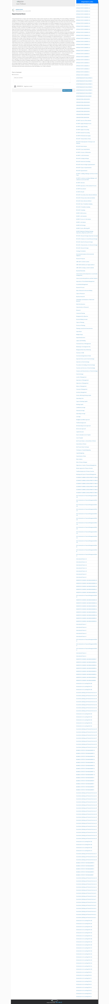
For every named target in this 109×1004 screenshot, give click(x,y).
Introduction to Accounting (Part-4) (84, 987)
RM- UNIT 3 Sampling (80, 210)
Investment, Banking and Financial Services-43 (86, 704)
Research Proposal (80, 258)
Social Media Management (82, 284)
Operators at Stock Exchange (82, 362)
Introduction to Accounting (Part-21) (84, 935)
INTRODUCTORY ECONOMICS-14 (83, 35)
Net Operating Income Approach (83, 425)
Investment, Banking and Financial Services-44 (86, 701)
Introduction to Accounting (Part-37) (84, 686)
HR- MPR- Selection (80, 182)
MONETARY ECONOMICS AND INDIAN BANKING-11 (86, 612)
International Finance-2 (81, 653)
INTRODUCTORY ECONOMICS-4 (82, 65)
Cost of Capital (79, 438)
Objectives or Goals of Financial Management (86, 465)
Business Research (80, 296)
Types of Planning (80, 322)
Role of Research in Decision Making (84, 290)
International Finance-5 (81, 630)
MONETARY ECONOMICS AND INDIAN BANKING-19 (86, 583)
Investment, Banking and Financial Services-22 (86, 826)
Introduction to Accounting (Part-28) (84, 847)
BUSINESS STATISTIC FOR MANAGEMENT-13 (85, 765)
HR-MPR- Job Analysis (81, 222)
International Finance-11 (81, 568)
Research (78, 310)
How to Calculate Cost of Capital (83, 434)
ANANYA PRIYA (19, 9)
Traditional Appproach (81, 422)
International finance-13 (81, 559)
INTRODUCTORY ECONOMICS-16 (83, 29)
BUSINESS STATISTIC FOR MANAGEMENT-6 (85, 786)
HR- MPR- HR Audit (80, 191)
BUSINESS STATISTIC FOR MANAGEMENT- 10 (85, 774)
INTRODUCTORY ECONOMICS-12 (83, 41)
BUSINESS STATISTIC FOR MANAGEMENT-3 (85, 865)
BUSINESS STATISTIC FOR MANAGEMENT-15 (85, 759)
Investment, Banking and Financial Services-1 (86, 917)
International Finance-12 (81, 565)
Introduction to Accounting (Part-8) (84, 975)
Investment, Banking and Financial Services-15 (86, 859)
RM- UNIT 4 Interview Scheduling (83, 161)
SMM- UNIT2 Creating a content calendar (85, 267)
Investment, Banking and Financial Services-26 (86, 814)
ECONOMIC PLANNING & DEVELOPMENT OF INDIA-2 (87, 489)
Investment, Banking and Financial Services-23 (86, 823)
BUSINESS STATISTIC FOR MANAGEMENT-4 (85, 862)
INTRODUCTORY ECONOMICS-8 (82, 53)
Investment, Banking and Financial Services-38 (86, 735)
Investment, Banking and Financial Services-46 (86, 695)
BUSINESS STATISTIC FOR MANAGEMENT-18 (85, 750)
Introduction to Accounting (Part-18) (84, 945)
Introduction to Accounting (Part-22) (84, 932)
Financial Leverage (80, 410)
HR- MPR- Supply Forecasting (82, 129)
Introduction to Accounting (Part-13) (84, 960)
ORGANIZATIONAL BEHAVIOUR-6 (83, 99)
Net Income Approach (81, 428)
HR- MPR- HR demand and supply (83, 135)
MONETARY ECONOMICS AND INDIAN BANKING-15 (86, 600)
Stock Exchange (79, 374)
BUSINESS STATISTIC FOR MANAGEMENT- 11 (85, 771)
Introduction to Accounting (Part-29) (84, 844)
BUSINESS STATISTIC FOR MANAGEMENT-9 (85, 777)
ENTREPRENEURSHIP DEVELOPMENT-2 (84, 90)
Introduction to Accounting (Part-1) (84, 993)
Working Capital (79, 404)
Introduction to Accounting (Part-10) (84, 969)
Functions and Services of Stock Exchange (85, 368)
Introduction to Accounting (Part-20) (84, 938)
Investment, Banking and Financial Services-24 (86, 820)
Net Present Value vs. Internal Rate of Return (86, 441)
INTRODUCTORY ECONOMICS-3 (82, 68)
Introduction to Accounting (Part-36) (84, 689)
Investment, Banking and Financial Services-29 (86, 805)
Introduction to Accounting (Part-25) (84, 923)
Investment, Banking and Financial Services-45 (86, 698)
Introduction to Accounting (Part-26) (84, 920)
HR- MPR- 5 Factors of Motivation (83, 152)
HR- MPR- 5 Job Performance (82, 155)
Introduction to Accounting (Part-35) (84, 713)
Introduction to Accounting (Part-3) (84, 990)
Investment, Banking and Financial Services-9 (86, 893)
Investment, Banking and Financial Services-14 (86, 878)
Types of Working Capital (81, 401)
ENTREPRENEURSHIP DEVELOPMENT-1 (84, 93)
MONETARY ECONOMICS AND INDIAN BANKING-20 (86, 580)
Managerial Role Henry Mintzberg (83, 349)
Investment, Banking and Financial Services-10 (86, 890)
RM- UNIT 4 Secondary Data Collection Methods (86, 195)
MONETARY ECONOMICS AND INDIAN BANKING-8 (86, 621)
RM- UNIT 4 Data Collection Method (83, 201)
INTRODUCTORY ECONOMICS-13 (83, 38)
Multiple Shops (79, 334)
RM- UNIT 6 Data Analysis (81, 146)
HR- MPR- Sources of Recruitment (83, 120)
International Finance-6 (81, 627)
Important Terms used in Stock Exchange (85, 359)
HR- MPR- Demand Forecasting (83, 132)
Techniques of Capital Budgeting (83, 450)
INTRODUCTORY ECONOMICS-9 (82, 50)
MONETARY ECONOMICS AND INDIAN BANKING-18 (86, 586)
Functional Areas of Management (83, 343)
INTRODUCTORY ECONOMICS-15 (83, 32)
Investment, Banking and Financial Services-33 (86, 793)
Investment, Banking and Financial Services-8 (86, 896)
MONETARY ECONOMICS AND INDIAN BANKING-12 (86, 609)
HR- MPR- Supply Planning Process (83, 123)
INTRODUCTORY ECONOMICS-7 (82, 56)
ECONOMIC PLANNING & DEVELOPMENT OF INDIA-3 (87, 486)
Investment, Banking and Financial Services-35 (86, 744)
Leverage (78, 416)
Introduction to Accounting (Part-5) (84, 984)
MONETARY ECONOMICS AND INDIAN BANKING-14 (86, 603)
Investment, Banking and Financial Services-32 (86, 796)
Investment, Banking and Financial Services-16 (86, 856)
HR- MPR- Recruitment (81, 188)
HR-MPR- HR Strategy (81, 225)
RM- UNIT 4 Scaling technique (82, 158)
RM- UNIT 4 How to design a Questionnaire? (85, 164)
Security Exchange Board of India (83, 355)
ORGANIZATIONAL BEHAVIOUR (82, 117)
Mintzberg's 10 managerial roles (83, 346)
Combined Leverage (80, 407)
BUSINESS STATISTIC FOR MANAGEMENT (84, 875)
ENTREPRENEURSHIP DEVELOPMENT (84, 96)
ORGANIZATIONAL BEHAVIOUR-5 (83, 102)
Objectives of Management (82, 383)
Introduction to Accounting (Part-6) (84, 981)
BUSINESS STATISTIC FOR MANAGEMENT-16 (85, 756)
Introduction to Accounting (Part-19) (84, 941)
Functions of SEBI (80, 352)
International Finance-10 (81, 571)
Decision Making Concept (81, 319)
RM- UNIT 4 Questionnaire (81, 170)
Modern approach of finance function (84, 468)
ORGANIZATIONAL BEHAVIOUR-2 (83, 111)
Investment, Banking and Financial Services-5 (86, 905)
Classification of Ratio (81, 456)
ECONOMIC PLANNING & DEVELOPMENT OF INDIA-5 (87, 480)
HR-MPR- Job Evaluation (81, 216)
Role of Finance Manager (81, 462)
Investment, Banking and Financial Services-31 (86, 799)
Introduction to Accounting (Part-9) (84, 972)
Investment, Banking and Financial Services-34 (86, 747)
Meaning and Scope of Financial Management (86, 474)
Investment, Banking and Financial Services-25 (86, 817)
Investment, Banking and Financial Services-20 (86, 832)
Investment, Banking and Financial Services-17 (86, 853)
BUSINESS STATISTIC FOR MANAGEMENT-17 (85, 753)
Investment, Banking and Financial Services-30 (86, 802)
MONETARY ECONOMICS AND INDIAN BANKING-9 (86, 618)
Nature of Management (81, 386)
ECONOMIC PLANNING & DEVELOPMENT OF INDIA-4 (87, 483)
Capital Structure (80, 431)
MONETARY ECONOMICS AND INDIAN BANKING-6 (86, 662)
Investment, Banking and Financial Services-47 (86, 692)
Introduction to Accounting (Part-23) (84, 929)
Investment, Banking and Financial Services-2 (86, 914)
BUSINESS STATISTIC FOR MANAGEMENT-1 (85, 872)
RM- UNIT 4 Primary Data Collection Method (85, 198)
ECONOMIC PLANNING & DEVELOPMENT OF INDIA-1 (87, 492)
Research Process (80, 287)
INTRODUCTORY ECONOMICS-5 (82, 62)
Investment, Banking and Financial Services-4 (86, 908)
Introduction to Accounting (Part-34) (84, 717)
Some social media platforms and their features (87, 278)
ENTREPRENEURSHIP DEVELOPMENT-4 (84, 84)
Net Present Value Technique (82, 447)
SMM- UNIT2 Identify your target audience (85, 264)
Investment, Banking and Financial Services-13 (86, 881)
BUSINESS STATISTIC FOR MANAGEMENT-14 (85, 762)
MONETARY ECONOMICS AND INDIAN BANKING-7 (86, 659)
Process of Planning (80, 325)
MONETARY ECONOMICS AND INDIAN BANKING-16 (86, 592)
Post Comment (67, 90)
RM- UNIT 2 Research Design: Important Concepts (87, 236)
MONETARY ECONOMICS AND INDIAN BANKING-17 (86, 589)
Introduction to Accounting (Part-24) (84, 926)
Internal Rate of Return (81, 444)
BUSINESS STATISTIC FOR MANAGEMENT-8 (85, 780)
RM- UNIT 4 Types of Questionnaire (84, 167)
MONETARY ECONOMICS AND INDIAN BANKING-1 (86, 677)
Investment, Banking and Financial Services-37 (86, 738)
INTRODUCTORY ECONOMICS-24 (83, 11)
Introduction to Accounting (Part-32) (84, 723)
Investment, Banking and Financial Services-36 (86, 741)
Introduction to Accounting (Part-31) (84, 726)
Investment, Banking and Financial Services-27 (86, 811)
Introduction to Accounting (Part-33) (84, 720)
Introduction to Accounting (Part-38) (84, 683)
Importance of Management (82, 380)
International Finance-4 (81, 633)
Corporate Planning (80, 313)
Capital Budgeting (80, 453)
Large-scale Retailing (81, 340)
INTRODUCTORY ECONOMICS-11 (83, 44)
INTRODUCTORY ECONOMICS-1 (82, 75)
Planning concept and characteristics (84, 328)
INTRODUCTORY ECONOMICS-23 (83, 14)
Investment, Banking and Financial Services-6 (86, 902)
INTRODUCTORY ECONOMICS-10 (83, 47)
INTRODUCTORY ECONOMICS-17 (83, 26)
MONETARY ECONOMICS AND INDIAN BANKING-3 (86, 671)
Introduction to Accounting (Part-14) (84, 957)
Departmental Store (80, 337)
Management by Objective (82, 316)
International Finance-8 (81, 577)
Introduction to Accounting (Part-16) (84, 951)
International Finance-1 (81, 656)
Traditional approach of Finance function (85, 471)
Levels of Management (81, 377)
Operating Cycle (79, 398)
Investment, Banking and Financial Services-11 (86, 887)
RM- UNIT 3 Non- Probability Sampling (84, 204)
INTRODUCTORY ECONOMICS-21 (83, 5)
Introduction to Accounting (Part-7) (84, 978)
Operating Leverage (80, 413)
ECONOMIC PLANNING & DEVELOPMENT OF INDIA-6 (87, 477)
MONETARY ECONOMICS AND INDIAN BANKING (86, 680)
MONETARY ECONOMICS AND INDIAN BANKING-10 (86, 615)
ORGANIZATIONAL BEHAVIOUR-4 (83, 105)
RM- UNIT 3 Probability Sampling (83, 207)
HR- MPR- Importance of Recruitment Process (86, 185)
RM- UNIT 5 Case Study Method (83, 149)
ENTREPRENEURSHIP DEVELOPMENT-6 (84, 78)
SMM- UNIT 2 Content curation (82, 261)
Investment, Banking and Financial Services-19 (86, 835)
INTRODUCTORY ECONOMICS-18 (83, 23)
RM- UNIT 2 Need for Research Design (84, 242)
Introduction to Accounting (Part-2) (84, 996)
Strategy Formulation (81, 251)
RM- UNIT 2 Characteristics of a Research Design (86, 245)
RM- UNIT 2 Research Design (82, 248)
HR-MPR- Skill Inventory (81, 213)
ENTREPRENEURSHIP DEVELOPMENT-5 (84, 81)
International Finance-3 (81, 636)
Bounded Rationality (80, 270)
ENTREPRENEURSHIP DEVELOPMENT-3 (84, 87)
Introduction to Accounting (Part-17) (84, 948)
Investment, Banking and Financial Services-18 (86, 838)
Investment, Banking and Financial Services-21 (86, 829)
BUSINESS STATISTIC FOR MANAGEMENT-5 (85, 789)
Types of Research (80, 293)
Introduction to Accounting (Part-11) (84, 966)
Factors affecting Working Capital (83, 395)
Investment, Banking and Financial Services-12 (86, 884)
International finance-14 (81, 562)
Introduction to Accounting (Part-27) (84, 850)
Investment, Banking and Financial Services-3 (86, 911)
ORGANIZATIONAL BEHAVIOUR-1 (83, 114)
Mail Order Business (80, 304)
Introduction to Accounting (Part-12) (84, 963)
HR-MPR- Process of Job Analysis (83, 219)
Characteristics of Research (82, 307)
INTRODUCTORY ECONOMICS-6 (82, 59)
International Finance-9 (81, 574)
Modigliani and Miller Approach (83, 419)
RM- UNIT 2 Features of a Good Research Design (86, 239)
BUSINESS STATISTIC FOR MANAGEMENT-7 (85, 783)
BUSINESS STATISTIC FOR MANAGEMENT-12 (85, 768)
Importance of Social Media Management (85, 281)
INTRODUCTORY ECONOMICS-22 (83, 8)
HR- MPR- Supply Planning (81, 126)
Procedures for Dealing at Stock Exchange (85, 365)
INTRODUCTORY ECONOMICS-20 (83, 17)
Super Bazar (79, 331)
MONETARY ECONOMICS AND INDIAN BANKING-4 (86, 668)
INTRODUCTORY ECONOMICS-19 (83, 20)
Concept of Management (81, 389)
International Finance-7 (81, 624)
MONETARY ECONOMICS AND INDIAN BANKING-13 (86, 606)
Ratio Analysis (79, 459)
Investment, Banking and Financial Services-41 (86, 710)
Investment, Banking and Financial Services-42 (86, 707)
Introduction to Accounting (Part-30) (84, 841)
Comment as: (20, 86)
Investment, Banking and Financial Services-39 (86, 732)
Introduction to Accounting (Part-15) (84, 954)
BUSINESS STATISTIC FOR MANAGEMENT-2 (85, 869)
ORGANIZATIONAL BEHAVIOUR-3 (83, 108)
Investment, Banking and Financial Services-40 (86, 729)
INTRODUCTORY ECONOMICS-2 (82, 72)
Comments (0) (15, 74)
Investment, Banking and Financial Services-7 (86, 899)
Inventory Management (81, 392)
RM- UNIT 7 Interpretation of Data (83, 138)
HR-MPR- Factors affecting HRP (83, 228)
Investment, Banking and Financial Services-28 (86, 808)
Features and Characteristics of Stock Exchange (87, 371)
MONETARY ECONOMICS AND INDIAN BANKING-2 (86, 674)
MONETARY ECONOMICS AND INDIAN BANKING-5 (86, 665)
